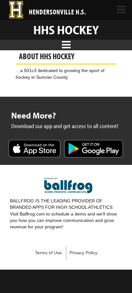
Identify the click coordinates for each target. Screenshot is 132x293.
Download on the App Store (35, 149)
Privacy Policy (83, 252)
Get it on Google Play (93, 149)
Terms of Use (48, 252)
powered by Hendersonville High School (68, 185)
